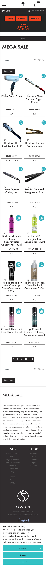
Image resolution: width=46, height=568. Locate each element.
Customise (22, 548)
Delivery (33, 453)
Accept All (23, 562)
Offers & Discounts (12, 462)
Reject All (23, 555)
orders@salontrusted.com (23, 511)
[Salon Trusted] (23, 4)
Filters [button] (23, 38)
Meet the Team (13, 468)
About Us (12, 465)
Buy (11, 114)
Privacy (12, 479)
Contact (34, 459)
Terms (12, 476)
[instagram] (27, 520)
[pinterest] (23, 520)
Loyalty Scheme (12, 459)
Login (33, 462)
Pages (8, 71)
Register (33, 465)
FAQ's (12, 482)
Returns (33, 456)
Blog (12, 471)
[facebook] (19, 520)
